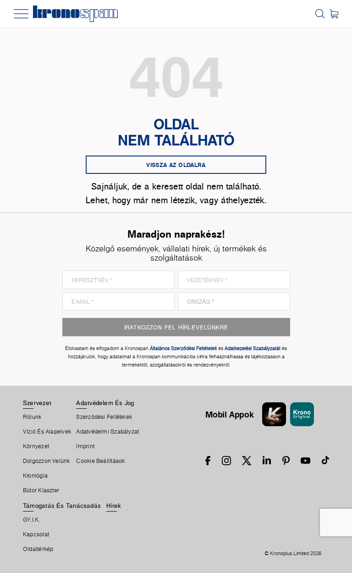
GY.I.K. (31, 519)
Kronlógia (35, 475)
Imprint (85, 446)
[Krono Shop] (334, 13)
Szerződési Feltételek (104, 417)
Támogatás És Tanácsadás (62, 505)
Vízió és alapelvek (47, 431)
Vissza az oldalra (175, 165)
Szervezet (37, 402)
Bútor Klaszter (41, 490)
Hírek (113, 505)
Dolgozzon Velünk (46, 461)
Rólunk (32, 417)
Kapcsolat (36, 534)
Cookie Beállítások (100, 461)
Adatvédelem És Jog (105, 402)
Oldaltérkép (38, 549)
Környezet (36, 446)
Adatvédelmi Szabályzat (107, 431)
